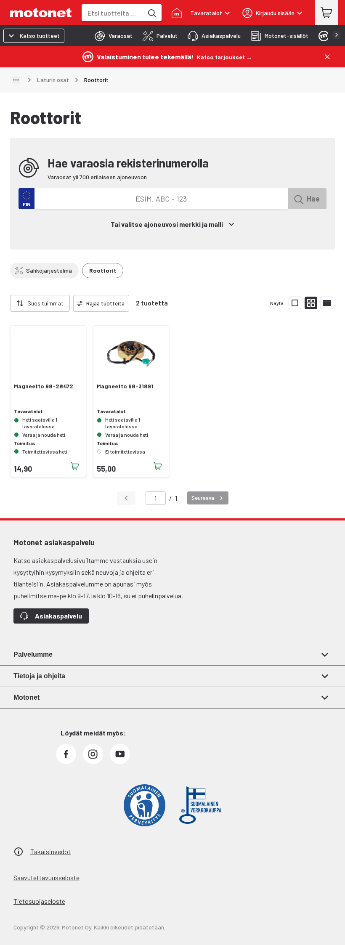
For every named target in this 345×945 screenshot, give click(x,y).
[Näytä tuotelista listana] (327, 303)
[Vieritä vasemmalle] (5, 303)
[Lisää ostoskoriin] (74, 466)
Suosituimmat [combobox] (45, 303)
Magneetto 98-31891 (125, 386)
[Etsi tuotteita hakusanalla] (151, 12)
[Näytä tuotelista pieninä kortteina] (311, 303)
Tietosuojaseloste (39, 901)
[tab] (111, 36)
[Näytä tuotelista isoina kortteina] (295, 303)
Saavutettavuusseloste (46, 877)
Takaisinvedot (50, 851)
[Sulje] (327, 56)
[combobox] (112, 12)
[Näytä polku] (16, 80)
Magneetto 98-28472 (43, 386)
